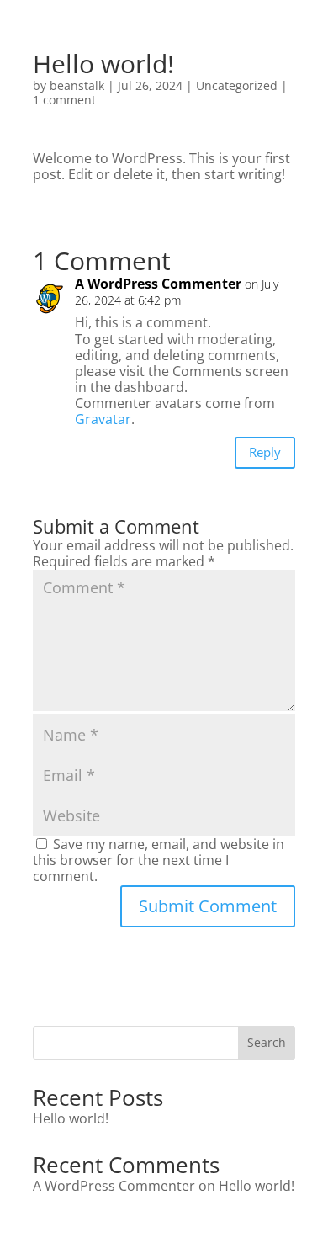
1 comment (64, 100)
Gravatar (103, 419)
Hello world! (70, 1118)
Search (266, 1042)
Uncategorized (237, 85)
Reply (265, 452)
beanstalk (77, 85)
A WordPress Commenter (158, 284)
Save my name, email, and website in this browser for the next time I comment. (158, 860)
